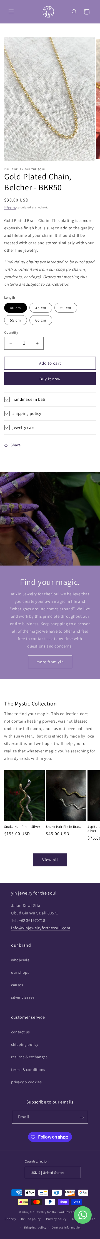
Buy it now (50, 378)
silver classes (22, 997)
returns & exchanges (29, 1056)
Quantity (11, 332)
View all (50, 859)
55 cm (15, 320)
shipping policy (24, 1044)
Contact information (67, 1227)
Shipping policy (35, 1227)
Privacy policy (56, 1219)
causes (17, 984)
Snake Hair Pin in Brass (63, 826)
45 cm (40, 307)
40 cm (15, 307)
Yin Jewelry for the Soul (47, 1212)
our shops (20, 972)
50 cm (65, 307)
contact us (20, 1032)
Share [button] (16, 444)
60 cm (40, 320)
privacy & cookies (26, 1081)
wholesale (20, 959)
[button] (11, 12)
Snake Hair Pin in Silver (22, 826)
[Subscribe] (82, 1117)
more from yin (50, 661)
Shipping (10, 207)
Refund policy (31, 1219)
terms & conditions (28, 1069)
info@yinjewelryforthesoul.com (40, 927)
